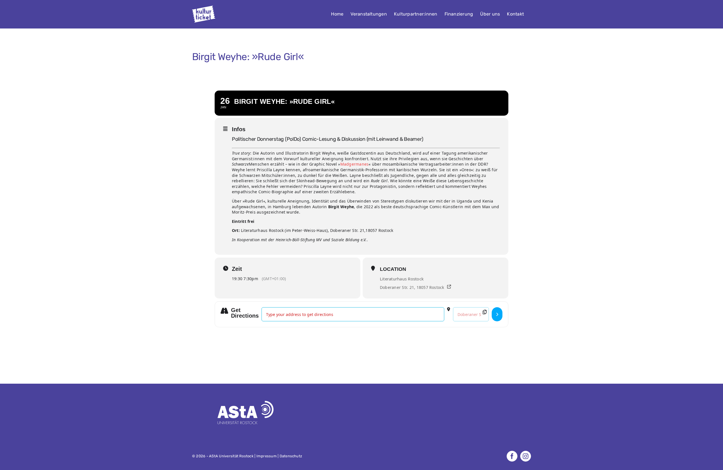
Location (393, 269)
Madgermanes (354, 164)
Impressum (266, 456)
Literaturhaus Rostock (402, 279)
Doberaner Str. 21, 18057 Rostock (412, 287)
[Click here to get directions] (497, 314)
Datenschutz (291, 456)
